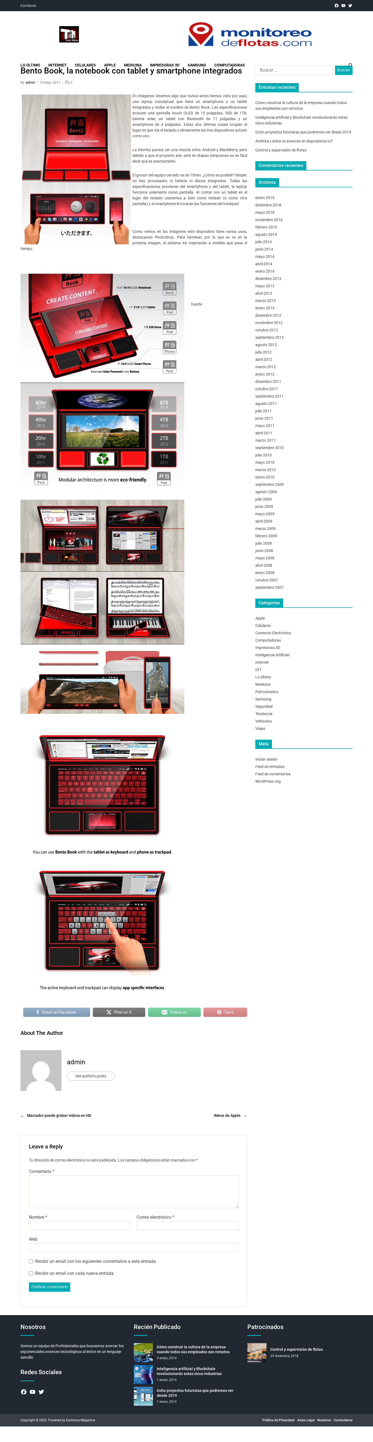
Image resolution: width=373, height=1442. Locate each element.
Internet (57, 65)
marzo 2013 (265, 300)
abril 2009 (263, 521)
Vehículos (263, 721)
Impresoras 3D (164, 65)
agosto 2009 (266, 492)
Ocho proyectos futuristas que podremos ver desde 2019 (303, 132)
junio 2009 (264, 506)
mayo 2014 (264, 256)
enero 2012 (264, 374)
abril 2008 (263, 565)
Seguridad (264, 706)
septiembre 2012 (269, 337)
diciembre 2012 (268, 315)
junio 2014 (264, 249)
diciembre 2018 (268, 205)
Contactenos (343, 1420)
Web (33, 1239)
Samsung (197, 65)
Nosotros (324, 1420)
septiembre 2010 (269, 448)
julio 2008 (263, 543)
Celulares (85, 65)
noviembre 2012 (269, 323)
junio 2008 (264, 550)
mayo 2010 (264, 462)
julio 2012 (263, 352)
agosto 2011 (266, 403)
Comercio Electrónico (273, 633)
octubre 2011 (266, 389)
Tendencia (264, 714)
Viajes (260, 728)
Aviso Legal (306, 1420)
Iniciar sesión (266, 759)
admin (30, 82)
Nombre (38, 1217)
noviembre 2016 (269, 220)
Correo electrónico (155, 1217)
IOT (258, 669)
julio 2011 (263, 411)
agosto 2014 (266, 234)
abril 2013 (263, 293)
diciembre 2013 (268, 278)
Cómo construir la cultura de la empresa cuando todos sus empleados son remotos (193, 1349)
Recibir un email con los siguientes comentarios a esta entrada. (96, 1261)
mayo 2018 (264, 212)
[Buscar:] (293, 71)
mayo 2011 (264, 425)
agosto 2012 (266, 345)
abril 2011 (263, 433)
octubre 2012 (266, 330)
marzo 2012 (265, 367)
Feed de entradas (270, 766)
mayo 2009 (264, 514)
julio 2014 (263, 242)
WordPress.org (268, 781)
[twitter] (350, 5)
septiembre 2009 (269, 484)
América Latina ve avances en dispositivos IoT (294, 141)
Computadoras (229, 65)
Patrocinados (266, 692)
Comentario (41, 1171)
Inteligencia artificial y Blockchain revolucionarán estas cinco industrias (189, 1371)
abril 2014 (263, 264)
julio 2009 (263, 499)
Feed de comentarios (273, 774)
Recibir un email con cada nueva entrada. (75, 1273)
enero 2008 (264, 573)
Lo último (30, 65)
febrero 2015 (266, 227)
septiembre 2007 (269, 587)
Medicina (133, 65)
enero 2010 (264, 477)
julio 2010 (263, 455)
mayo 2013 (264, 286)
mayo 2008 (264, 558)
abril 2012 (263, 359)
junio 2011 (264, 418)
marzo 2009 (265, 528)
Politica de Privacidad (278, 1420)
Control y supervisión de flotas (280, 150)
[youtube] (343, 5)
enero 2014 (264, 271)
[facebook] (336, 5)
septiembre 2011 (269, 396)
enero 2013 (264, 308)
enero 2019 (264, 198)
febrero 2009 (266, 536)
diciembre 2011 (268, 381)
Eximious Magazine (80, 1420)
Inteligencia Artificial (272, 655)
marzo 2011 (265, 440)
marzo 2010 (265, 470)
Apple (110, 65)
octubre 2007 (266, 580)
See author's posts (90, 1076)
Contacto (28, 6)
